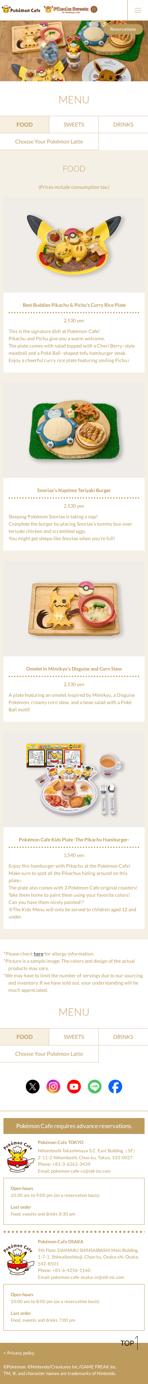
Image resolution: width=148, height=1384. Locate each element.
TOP (127, 1343)
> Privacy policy (18, 1353)
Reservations (123, 29)
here (38, 954)
